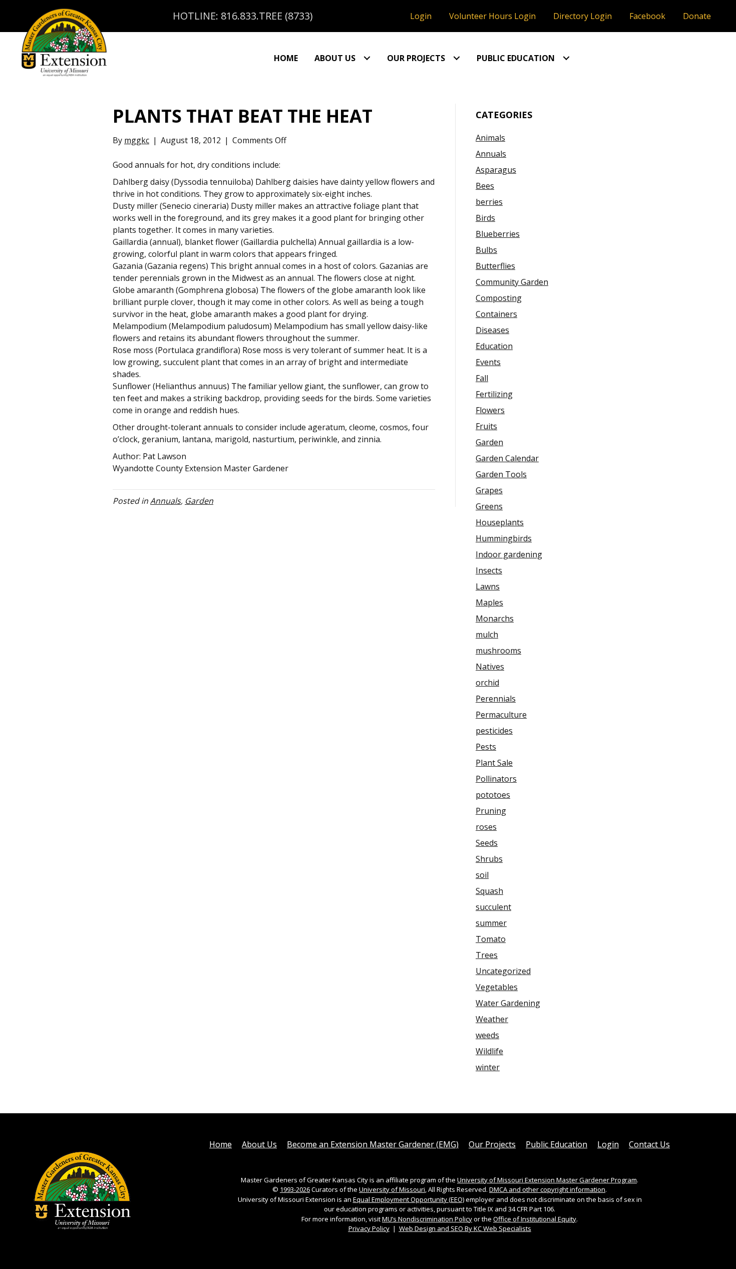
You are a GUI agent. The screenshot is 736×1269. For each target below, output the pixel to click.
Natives (490, 666)
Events (488, 362)
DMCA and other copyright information (547, 1189)
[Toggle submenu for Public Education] (566, 58)
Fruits (486, 426)
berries (489, 201)
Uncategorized (503, 971)
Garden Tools (501, 474)
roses (486, 826)
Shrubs (489, 858)
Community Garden (512, 281)
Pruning (491, 810)
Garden (199, 500)
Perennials (496, 698)
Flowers (490, 410)
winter (488, 1067)
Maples (489, 602)
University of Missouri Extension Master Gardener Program (547, 1179)
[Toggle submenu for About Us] (367, 58)
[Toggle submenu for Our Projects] (456, 58)
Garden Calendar (507, 458)
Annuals (165, 500)
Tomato (491, 938)
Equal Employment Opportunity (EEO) (408, 1199)
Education (494, 346)
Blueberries (498, 233)
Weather (492, 1019)
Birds (485, 217)
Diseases (492, 330)
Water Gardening (508, 1003)
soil (482, 874)
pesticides (494, 730)
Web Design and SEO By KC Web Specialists (465, 1228)
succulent (493, 906)
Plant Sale (494, 762)
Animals (490, 137)
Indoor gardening (509, 554)
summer (491, 922)
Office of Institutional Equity (534, 1218)
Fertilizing (494, 394)
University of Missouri (392, 1189)
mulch (487, 634)
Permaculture (501, 714)
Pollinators (496, 778)
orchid (487, 682)
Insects (489, 570)
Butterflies (495, 265)
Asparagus (496, 169)
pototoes (493, 794)
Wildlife (489, 1051)
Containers (496, 314)
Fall (482, 378)
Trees (487, 955)
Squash (489, 890)
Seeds (487, 842)
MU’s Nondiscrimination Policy (427, 1218)
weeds (487, 1035)
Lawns (488, 586)
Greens (489, 506)
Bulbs (486, 249)
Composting (499, 297)
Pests (486, 746)
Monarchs (495, 618)
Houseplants (500, 522)
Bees (485, 185)
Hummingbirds (504, 538)
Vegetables (497, 987)
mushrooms (498, 650)
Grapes (489, 490)
